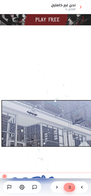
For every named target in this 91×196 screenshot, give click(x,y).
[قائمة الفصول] (69, 187)
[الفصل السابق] (82, 187)
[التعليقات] (34, 187)
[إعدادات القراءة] (22, 187)
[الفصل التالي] (57, 187)
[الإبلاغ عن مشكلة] (9, 187)
